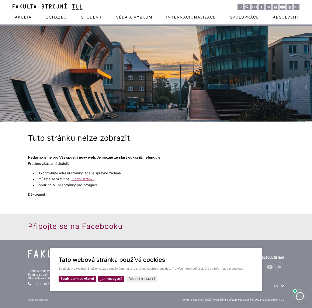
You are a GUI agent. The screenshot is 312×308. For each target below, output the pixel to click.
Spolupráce (244, 17)
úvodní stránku (82, 179)
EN (276, 286)
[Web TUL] (240, 7)
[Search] (247, 7)
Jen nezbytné (111, 278)
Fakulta (22, 17)
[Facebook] (261, 7)
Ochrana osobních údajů (196, 299)
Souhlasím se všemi (77, 278)
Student (91, 17)
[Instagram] (275, 7)
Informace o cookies (228, 268)
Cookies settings (38, 299)
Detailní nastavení (142, 278)
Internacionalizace (191, 17)
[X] (268, 7)
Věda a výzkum (134, 17)
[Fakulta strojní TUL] (48, 6)
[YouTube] (282, 7)
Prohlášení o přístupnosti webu (231, 299)
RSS (296, 7)
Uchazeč (56, 17)
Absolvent (286, 17)
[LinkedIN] (289, 7)
